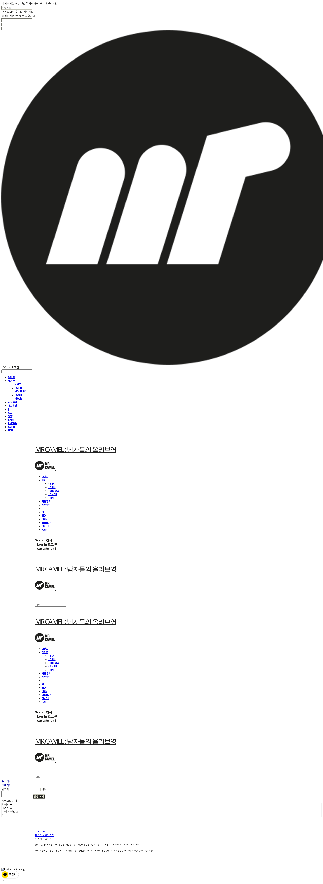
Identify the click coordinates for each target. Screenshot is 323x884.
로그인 (11, 12)
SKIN (11, 419)
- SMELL (19, 395)
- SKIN (18, 388)
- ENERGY (20, 391)
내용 (43, 789)
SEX (10, 416)
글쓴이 (5, 789)
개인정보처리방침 (44, 835)
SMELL (11, 427)
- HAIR (18, 398)
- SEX (18, 384)
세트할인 (12, 405)
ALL (10, 412)
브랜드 (11, 377)
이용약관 (40, 831)
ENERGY (12, 423)
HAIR (10, 430)
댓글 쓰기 (39, 796)
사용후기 (12, 402)
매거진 (11, 380)
